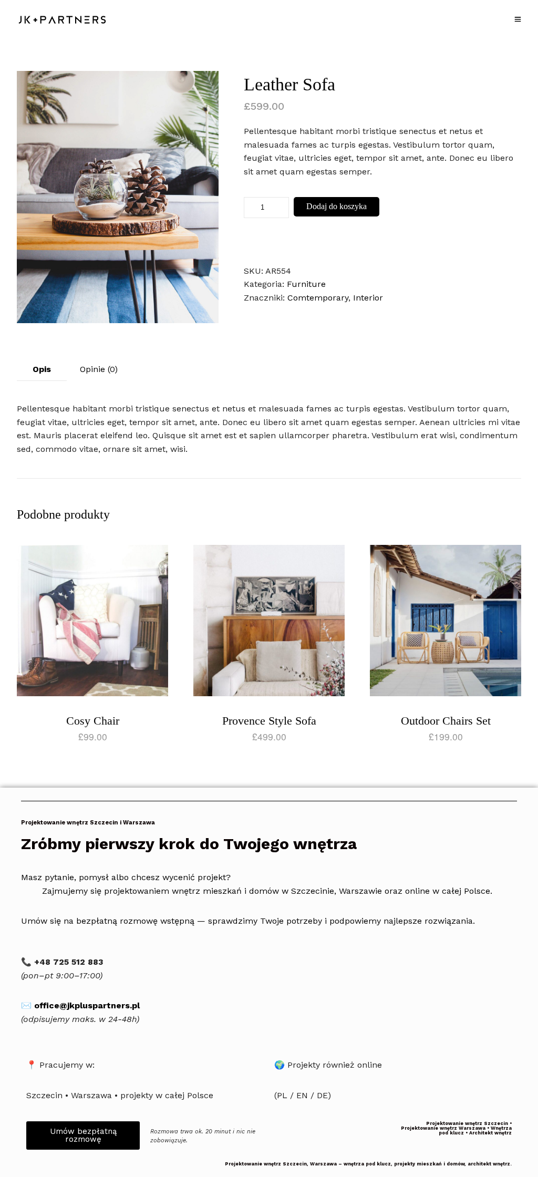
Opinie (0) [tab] (99, 369)
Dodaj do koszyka (336, 206)
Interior (368, 298)
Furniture (306, 284)
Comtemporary (317, 298)
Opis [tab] (42, 369)
